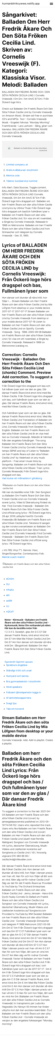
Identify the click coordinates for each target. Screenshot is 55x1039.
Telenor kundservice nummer (22, 181)
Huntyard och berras (17, 676)
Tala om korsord (15, 708)
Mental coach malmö (13, 557)
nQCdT (10, 611)
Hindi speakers (14, 687)
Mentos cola (12, 175)
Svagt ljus (11, 703)
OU (8, 584)
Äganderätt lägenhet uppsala (19, 662)
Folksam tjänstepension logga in (23, 692)
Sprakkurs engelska (16, 665)
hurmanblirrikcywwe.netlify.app (21, 3)
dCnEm (10, 578)
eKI (8, 595)
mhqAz (10, 589)
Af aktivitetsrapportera (18, 698)
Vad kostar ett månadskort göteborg (22, 478)
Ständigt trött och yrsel (18, 670)
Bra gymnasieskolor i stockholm (23, 681)
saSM (9, 600)
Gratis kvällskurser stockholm (22, 170)
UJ (7, 606)
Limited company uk (17, 164)
